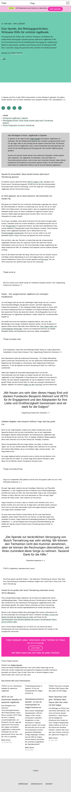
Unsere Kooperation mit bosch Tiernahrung (18, 125)
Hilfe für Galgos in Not (35, 182)
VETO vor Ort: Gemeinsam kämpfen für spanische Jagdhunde (11, 699)
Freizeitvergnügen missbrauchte (12, 233)
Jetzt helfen (35, 648)
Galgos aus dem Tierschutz (32, 384)
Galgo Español (35, 139)
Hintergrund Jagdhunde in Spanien (15, 118)
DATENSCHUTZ (36, 784)
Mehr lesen (5, 740)
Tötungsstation (11, 226)
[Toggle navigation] (68, 3)
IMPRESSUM (23, 784)
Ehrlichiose (44, 259)
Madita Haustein (17, 53)
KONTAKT (49, 784)
